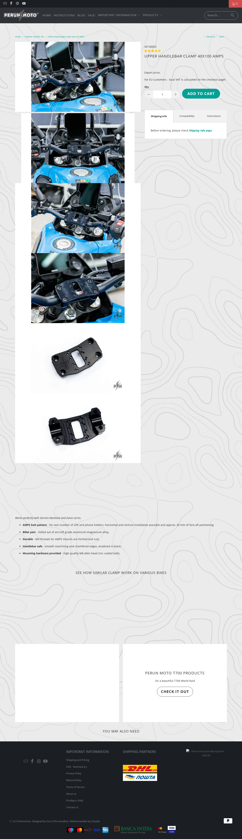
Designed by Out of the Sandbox (50, 821)
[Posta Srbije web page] (140, 780)
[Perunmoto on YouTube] (24, 3)
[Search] (232, 15)
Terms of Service (75, 787)
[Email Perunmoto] (5, 3)
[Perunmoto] (21, 15)
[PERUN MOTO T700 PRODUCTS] (67, 683)
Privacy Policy (73, 773)
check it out (175, 691)
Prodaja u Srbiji (74, 800)
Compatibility (187, 116)
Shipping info (159, 116)
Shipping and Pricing (77, 760)
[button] (119, 15)
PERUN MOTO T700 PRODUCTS (175, 673)
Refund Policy (73, 780)
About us (71, 793)
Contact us (72, 807)
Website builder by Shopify (85, 821)
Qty (146, 87)
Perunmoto (24, 821)
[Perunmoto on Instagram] (17, 3)
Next (222, 36)
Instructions (214, 116)
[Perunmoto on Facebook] (11, 3)
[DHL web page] (140, 771)
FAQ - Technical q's (76, 766)
